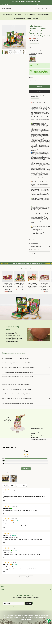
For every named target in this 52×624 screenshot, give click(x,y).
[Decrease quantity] (30, 80)
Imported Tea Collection (29, 14)
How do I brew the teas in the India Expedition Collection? (17, 372)
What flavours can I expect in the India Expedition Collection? (18, 367)
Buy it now (39, 91)
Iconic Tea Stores (42, 4)
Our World (35, 18)
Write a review (26, 468)
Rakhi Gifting (18, 14)
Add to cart (39, 86)
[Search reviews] (4, 485)
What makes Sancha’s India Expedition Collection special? (17, 376)
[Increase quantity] (35, 80)
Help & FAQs (48, 4)
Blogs (37, 4)
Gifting (29, 18)
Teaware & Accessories (19, 18)
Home (3, 22)
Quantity (31, 77)
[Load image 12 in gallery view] (14, 37)
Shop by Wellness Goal (43, 14)
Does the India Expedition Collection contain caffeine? (16, 363)
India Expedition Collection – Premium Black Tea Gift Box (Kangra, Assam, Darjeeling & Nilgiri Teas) (21, 22)
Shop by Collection (7, 14)
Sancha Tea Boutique (34, 43)
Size (30, 47)
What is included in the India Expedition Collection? (16, 358)
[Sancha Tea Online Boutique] (6, 8)
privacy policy (12, 606)
